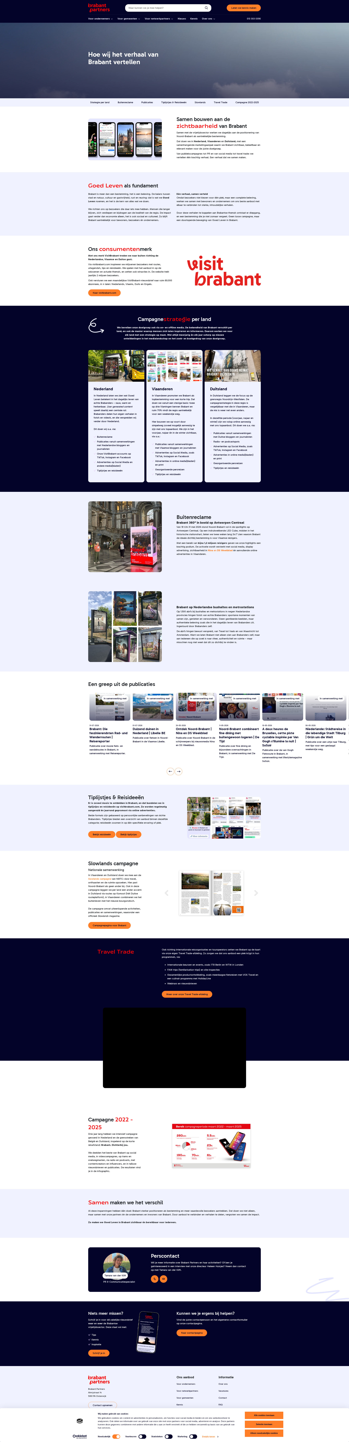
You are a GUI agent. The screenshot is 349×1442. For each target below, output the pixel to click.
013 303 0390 (254, 18)
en (220, 550)
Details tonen (208, 1436)
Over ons (207, 18)
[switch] (142, 1436)
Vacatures (223, 1391)
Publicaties (147, 102)
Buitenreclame (125, 102)
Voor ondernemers (99, 18)
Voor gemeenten (127, 18)
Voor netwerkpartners (157, 18)
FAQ (221, 1404)
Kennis (194, 18)
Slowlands (200, 102)
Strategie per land (99, 102)
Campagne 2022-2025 (247, 102)
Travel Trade (220, 102)
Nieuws (182, 18)
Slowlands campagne (99, 878)
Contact (223, 1398)
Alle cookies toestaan (264, 1415)
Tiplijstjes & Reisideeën (173, 102)
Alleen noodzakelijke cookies (264, 1433)
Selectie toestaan (264, 1424)
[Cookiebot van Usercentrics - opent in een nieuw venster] (80, 1437)
